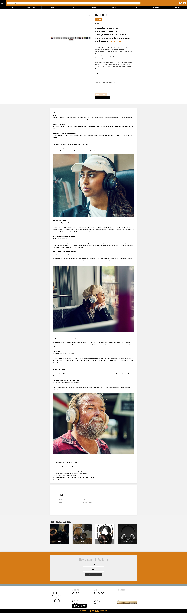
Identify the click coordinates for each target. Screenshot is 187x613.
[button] (10, 7)
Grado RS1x (59, 541)
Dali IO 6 (127, 541)
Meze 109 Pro (105, 541)
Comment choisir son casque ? (115, 41)
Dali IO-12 (82, 541)
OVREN (98, 611)
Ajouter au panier (101, 94)
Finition (98, 82)
